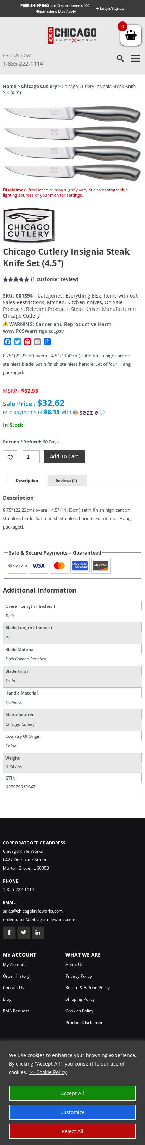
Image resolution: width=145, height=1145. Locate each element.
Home (10, 86)
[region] (72, 1093)
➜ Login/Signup (110, 8)
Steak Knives (86, 309)
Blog (7, 999)
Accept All (72, 1093)
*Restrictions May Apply (55, 11)
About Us (74, 964)
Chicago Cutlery (39, 86)
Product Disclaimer (84, 1022)
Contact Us (13, 988)
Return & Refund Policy (87, 988)
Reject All (72, 1131)
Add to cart (64, 456)
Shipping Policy (80, 999)
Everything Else (83, 295)
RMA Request (16, 1011)
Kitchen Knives (84, 302)
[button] (72, 412)
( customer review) (54, 279)
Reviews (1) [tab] (66, 480)
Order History (16, 976)
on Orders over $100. (55, 5)
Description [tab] (27, 480)
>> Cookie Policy (48, 1072)
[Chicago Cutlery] (29, 242)
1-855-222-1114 (23, 64)
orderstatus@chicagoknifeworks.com (39, 919)
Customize (72, 1112)
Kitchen (56, 302)
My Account (14, 964)
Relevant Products (47, 309)
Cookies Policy (79, 1011)
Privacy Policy (78, 976)
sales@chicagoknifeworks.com (33, 911)
